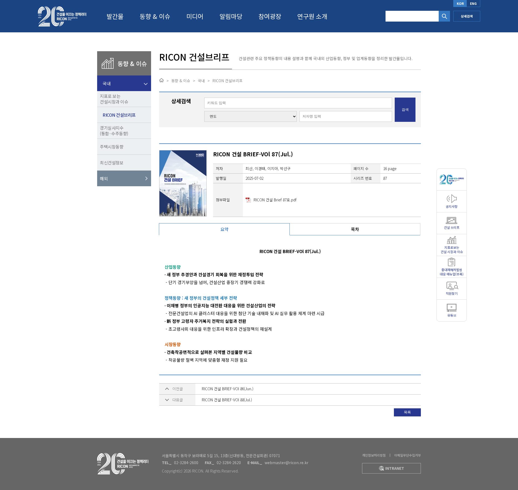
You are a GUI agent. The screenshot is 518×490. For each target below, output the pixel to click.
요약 (224, 229)
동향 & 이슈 (155, 16)
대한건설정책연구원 (62, 16)
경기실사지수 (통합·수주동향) (114, 131)
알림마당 (231, 16)
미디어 (194, 16)
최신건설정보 (111, 162)
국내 (106, 83)
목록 (407, 412)
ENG (473, 3)
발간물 (115, 16)
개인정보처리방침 (374, 455)
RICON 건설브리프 (119, 115)
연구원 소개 (312, 16)
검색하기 (444, 16)
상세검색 (467, 16)
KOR (460, 3)
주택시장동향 (111, 146)
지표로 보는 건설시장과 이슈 (114, 99)
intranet (394, 468)
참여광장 (269, 16)
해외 (104, 178)
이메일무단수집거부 (407, 455)
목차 (355, 229)
